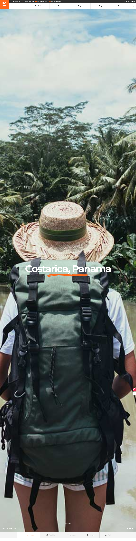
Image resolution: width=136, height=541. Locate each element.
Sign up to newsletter (56, 1)
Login (133, 1)
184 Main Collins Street (29, 1)
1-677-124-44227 (16, 1)
